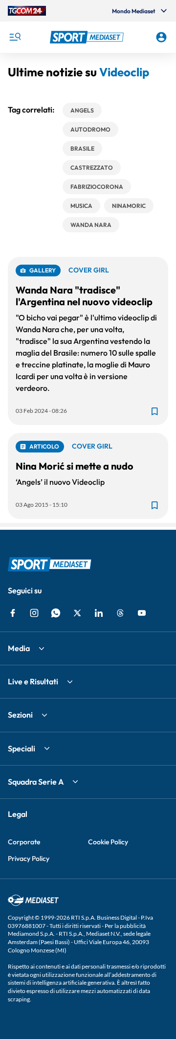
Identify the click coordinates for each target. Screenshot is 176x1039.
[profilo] (161, 37)
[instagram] (34, 613)
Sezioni (20, 715)
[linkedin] (99, 613)
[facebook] (13, 613)
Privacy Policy (28, 858)
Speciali (21, 748)
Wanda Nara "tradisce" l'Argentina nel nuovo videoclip (84, 296)
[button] (88, 37)
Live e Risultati (33, 681)
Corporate (24, 841)
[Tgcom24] (27, 11)
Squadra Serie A (36, 782)
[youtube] (142, 613)
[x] (77, 613)
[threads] (120, 613)
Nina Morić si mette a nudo (74, 466)
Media (19, 648)
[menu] (15, 37)
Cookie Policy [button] (108, 841)
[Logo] (88, 37)
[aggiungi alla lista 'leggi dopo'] (154, 411)
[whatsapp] (56, 613)
